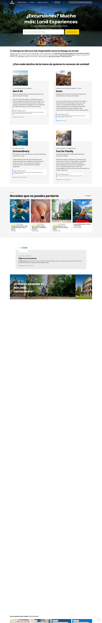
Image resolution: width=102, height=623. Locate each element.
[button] (67, 2)
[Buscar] (64, 2)
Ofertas (32, 2)
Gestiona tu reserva (43, 2)
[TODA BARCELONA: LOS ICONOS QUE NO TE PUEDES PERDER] (61, 216)
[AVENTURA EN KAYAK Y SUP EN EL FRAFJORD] (82, 216)
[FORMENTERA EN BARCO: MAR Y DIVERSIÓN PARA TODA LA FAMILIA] (19, 216)
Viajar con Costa (22, 2)
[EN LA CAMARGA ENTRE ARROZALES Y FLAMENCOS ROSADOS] (40, 216)
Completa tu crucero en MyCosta (26, 265)
